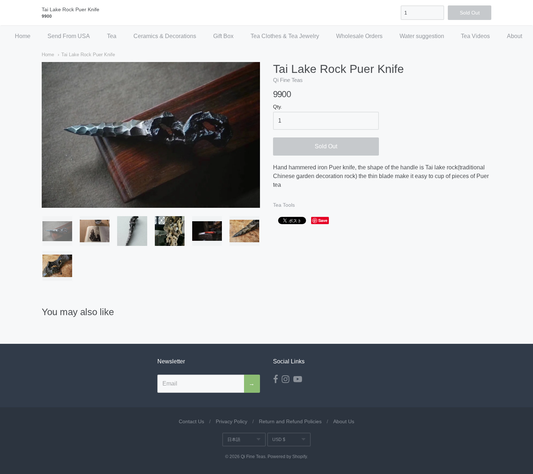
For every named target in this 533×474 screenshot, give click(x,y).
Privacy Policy (231, 421)
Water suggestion (422, 36)
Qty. (277, 107)
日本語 (233, 439)
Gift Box (223, 36)
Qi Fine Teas (288, 80)
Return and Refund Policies (290, 421)
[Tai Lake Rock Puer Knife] (57, 231)
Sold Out (326, 146)
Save (322, 220)
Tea (111, 36)
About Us (343, 421)
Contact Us (191, 421)
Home (22, 36)
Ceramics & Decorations (164, 36)
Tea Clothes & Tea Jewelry (285, 36)
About (514, 36)
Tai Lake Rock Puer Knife (88, 54)
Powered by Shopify (287, 456)
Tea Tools (284, 205)
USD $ (278, 439)
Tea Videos (475, 36)
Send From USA (68, 36)
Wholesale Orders (359, 36)
